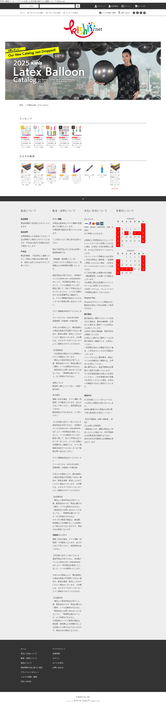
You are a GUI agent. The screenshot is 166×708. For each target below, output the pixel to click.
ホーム (22, 13)
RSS (22, 681)
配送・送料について (29, 658)
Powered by (70, 701)
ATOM (28, 681)
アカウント (101, 6)
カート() (141, 6)
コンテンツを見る (72, 13)
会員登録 (114, 6)
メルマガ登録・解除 (109, 13)
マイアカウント (59, 649)
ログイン (127, 6)
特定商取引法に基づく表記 (32, 667)
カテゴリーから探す (37, 13)
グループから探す (54, 13)
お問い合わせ (125, 13)
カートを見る (58, 663)
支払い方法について (29, 654)
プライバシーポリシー (30, 672)
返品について (26, 663)
